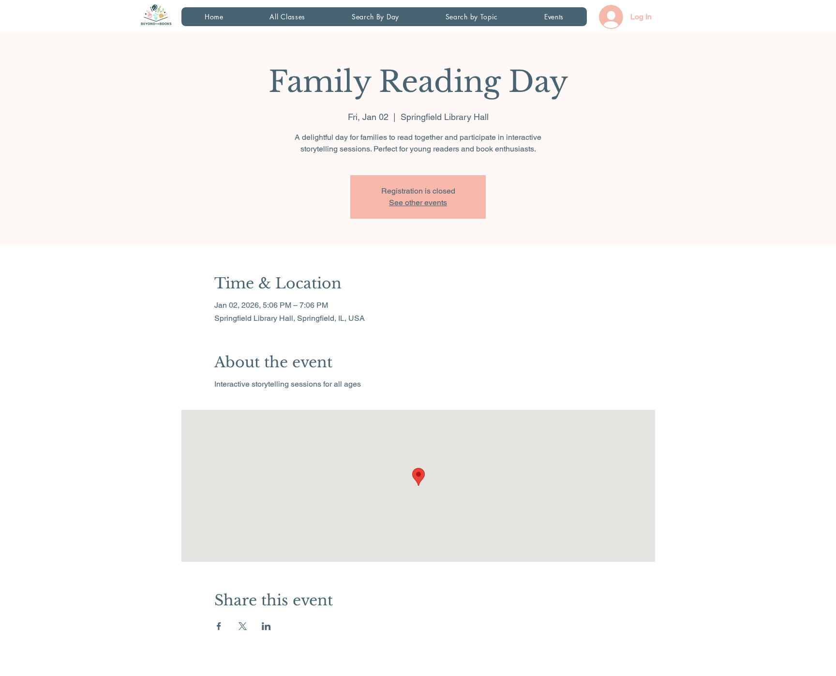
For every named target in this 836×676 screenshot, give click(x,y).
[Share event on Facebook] (219, 626)
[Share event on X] (242, 626)
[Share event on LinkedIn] (266, 626)
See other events (418, 202)
